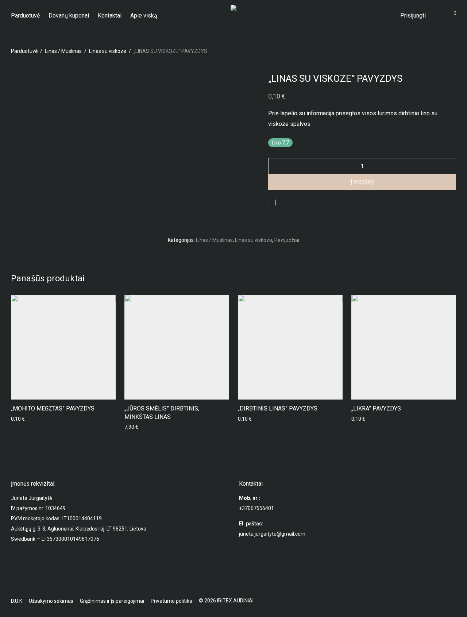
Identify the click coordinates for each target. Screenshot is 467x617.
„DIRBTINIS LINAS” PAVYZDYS (277, 408)
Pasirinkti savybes (29, 419)
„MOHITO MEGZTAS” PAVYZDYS (52, 408)
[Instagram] (453, 600)
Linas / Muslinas (63, 51)
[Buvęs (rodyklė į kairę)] (19, 308)
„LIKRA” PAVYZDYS (376, 408)
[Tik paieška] (389, 15)
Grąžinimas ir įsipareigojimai (112, 601)
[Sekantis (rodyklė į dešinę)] (447, 308)
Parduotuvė (25, 15)
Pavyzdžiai (286, 240)
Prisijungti (413, 15)
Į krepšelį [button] (132, 427)
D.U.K (16, 601)
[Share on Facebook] (283, 203)
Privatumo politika (171, 601)
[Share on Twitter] (294, 203)
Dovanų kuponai (69, 15)
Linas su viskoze (107, 51)
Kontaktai (109, 15)
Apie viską (143, 15)
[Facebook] (441, 600)
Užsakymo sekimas (51, 601)
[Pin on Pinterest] (305, 203)
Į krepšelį (362, 181)
